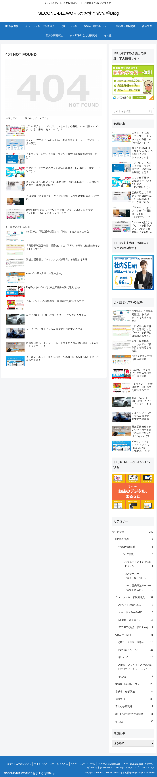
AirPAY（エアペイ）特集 (83, 763)
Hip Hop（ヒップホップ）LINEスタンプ (135, 767)
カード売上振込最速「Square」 (139, 763)
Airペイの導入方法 (59, 763)
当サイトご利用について (19, 763)
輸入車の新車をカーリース (100, 767)
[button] (150, 111)
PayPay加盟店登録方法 (109, 763)
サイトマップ (40, 763)
